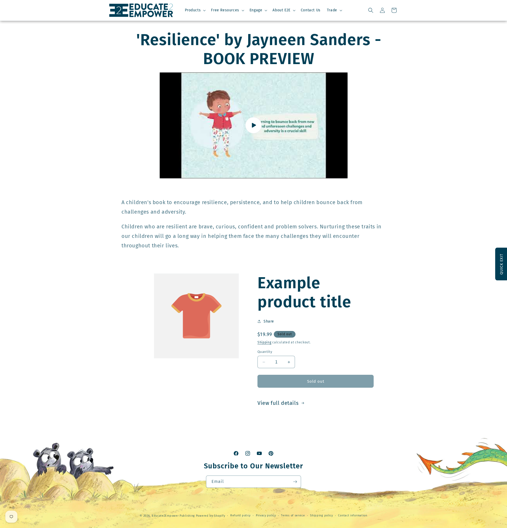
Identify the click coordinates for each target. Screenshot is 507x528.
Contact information (352, 515)
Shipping (264, 342)
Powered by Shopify (210, 515)
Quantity (264, 352)
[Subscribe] (295, 482)
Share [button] (269, 321)
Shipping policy (321, 515)
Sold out (315, 381)
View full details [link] (277, 403)
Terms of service (293, 515)
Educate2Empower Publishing (173, 515)
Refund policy (240, 515)
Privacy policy (266, 515)
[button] (195, 10)
